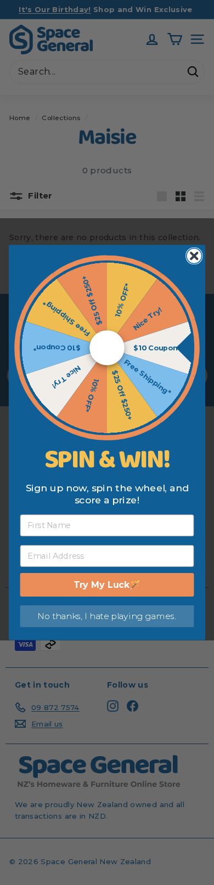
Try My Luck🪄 (107, 585)
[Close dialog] (194, 256)
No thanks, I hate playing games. (106, 616)
